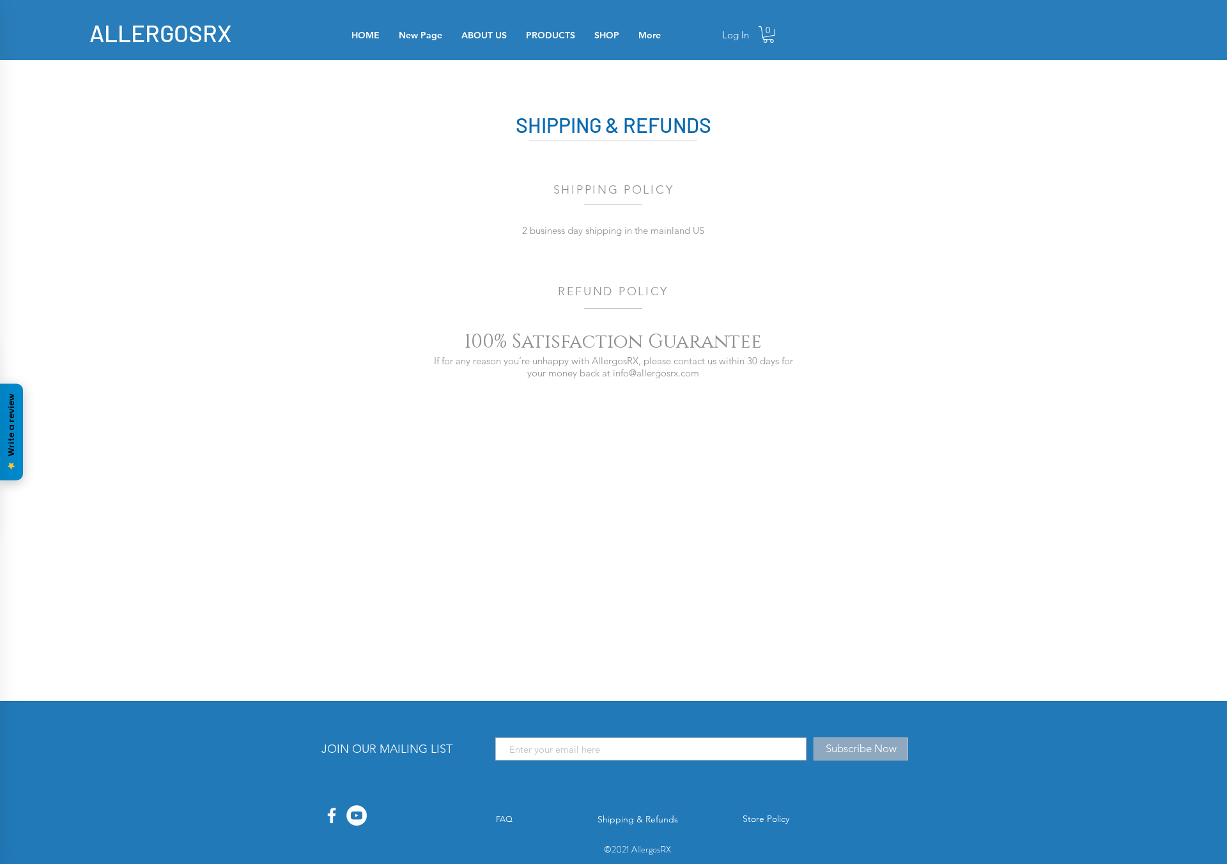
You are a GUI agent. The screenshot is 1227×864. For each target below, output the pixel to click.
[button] (768, 34)
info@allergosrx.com (656, 373)
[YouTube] (356, 815)
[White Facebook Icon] (331, 815)
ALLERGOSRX (160, 33)
